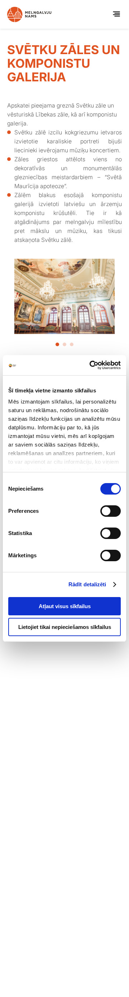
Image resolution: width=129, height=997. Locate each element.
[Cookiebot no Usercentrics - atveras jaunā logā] (91, 365)
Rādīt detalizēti (87, 584)
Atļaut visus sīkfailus (65, 606)
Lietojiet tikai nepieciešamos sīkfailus (64, 627)
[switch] (110, 511)
